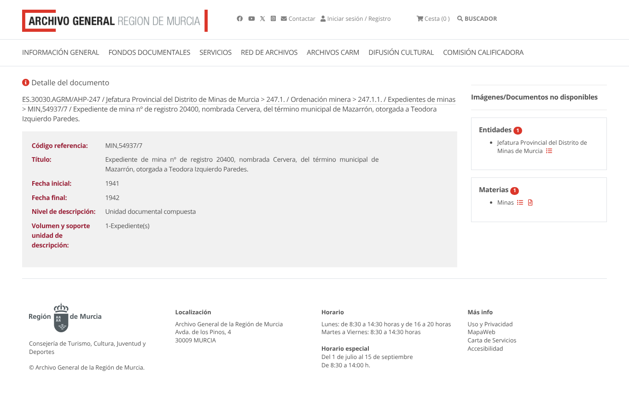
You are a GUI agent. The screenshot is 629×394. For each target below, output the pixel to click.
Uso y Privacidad (490, 324)
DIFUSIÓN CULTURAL (401, 52)
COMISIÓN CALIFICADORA (483, 52)
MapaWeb (481, 332)
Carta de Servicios (492, 340)
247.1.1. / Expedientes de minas (406, 99)
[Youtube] (252, 18)
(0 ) (437, 18)
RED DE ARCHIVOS (269, 52)
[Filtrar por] (549, 151)
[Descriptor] (530, 202)
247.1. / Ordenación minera (308, 99)
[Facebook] (240, 18)
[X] (263, 18)
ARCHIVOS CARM (333, 52)
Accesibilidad (485, 348)
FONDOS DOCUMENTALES (149, 52)
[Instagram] (274, 18)
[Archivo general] (115, 19)
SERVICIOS (215, 52)
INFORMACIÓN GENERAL (60, 52)
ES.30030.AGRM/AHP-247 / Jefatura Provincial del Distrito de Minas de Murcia (140, 99)
